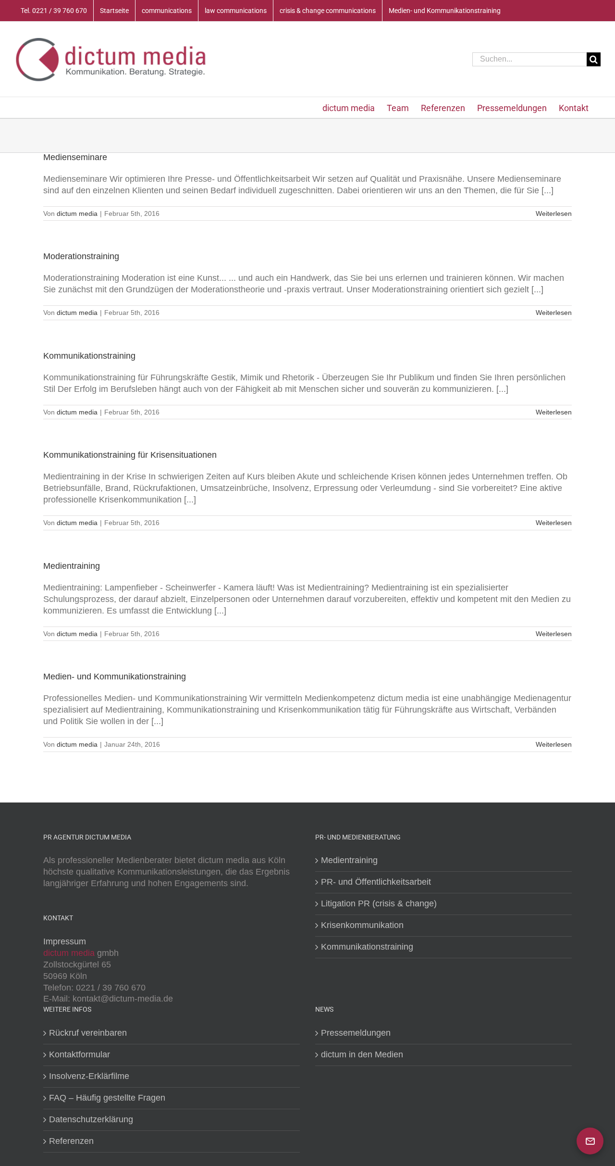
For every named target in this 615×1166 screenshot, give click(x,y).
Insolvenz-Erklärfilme (89, 1076)
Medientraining (71, 566)
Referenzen (71, 1141)
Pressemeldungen (356, 1033)
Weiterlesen (554, 213)
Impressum (64, 941)
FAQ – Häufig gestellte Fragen (107, 1098)
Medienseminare (75, 157)
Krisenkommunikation (362, 925)
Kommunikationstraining (89, 356)
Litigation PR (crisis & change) (379, 903)
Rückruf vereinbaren (88, 1033)
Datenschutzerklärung (91, 1119)
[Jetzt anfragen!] (590, 1141)
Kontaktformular (79, 1054)
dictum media (77, 213)
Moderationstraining (81, 256)
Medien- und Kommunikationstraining (114, 676)
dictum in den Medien (362, 1054)
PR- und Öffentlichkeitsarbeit (376, 882)
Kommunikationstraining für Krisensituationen (130, 455)
